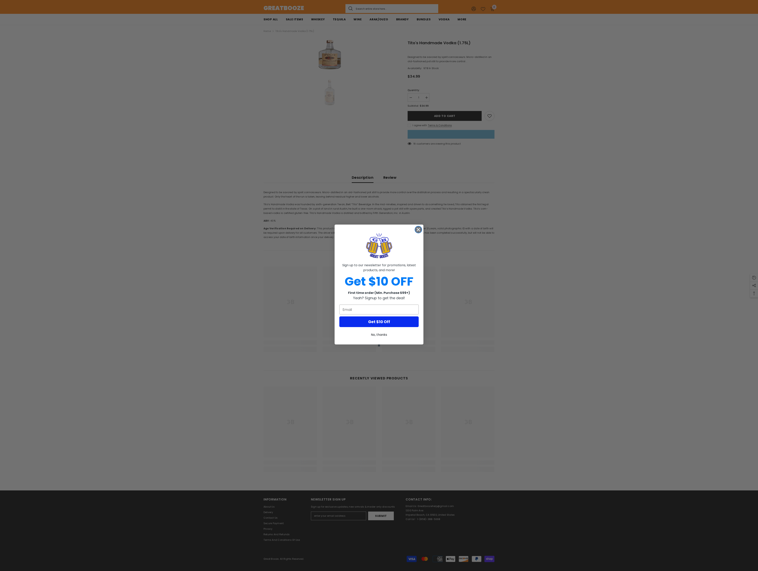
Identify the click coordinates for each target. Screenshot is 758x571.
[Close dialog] (418, 229)
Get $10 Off (379, 322)
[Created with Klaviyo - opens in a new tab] (379, 345)
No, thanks (379, 334)
